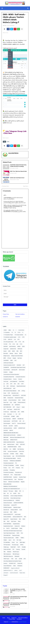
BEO (21, 351)
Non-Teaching (21, 449)
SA (7, 493)
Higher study (13, 411)
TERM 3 (5, 540)
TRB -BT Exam (16, 551)
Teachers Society (15, 535)
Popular (5, 586)
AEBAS (18, 346)
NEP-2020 (22, 444)
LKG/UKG (6, 430)
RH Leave (11, 491)
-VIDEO (5, 330)
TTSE (12, 558)
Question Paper (22, 477)
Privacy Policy (6, 314)
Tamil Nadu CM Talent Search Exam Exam (13, 530)
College (10, 372)
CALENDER (6, 360)
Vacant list (19, 563)
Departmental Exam (21, 386)
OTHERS (12, 453)
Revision (5, 491)
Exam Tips (6, 402)
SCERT (14, 493)
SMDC (15, 512)
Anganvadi (6, 348)
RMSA (16, 491)
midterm (19, 435)
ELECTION (23, 395)
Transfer (23, 549)
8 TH (14, 344)
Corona (14, 379)
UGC (16, 558)
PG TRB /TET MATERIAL (9, 465)
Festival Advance (21, 402)
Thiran (13, 542)
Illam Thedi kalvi (7, 418)
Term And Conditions (20, 314)
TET (14, 540)
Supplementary (16, 523)
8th (17, 344)
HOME (22, 411)
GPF (14, 407)
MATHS (11, 430)
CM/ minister (22, 369)
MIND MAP (6, 437)
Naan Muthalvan (20, 442)
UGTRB (20, 558)
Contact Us (5, 316)
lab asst (5, 425)
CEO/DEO (19, 365)
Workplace (20, 565)
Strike (19, 521)
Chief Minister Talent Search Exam (18, 367)
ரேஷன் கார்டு (22, 572)
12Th (23, 337)
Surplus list (17, 526)
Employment (10, 397)
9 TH (21, 344)
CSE (18, 383)
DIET (14, 388)
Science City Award (8, 502)
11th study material (19, 334)
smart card (6, 512)
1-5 (12, 332)
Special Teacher (13, 519)
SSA (20, 519)
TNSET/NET (13, 547)
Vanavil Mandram (7, 565)
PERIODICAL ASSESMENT (15, 460)
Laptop (16, 425)
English (5, 400)
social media (17, 514)
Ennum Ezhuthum (12, 400)
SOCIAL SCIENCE (7, 516)
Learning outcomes (8, 428)
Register (22, 481)
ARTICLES (20, 348)
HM (18, 411)
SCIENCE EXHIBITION (18, 502)
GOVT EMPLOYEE (7, 407)
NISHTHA (6, 449)
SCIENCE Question (8, 507)
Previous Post (5, 186)
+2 (13, 330)
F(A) (11, 402)
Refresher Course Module (13, 481)
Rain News (20, 479)
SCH (19, 493)
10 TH (19, 332)
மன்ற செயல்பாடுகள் (14, 572)
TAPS (18, 533)
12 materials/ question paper (10, 337)
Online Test (6, 453)
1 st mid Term (21, 330)
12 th (19, 337)
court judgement (13, 381)
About (8, 617)
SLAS (21, 509)
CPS (11, 383)
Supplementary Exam (8, 526)
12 (25, 334)
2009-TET (10, 339)
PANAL (21, 453)
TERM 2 (22, 537)
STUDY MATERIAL (7, 523)
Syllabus (23, 526)
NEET (17, 444)
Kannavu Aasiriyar (21, 423)
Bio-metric (6, 353)
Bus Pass (20, 358)
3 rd (15, 339)
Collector (5, 372)
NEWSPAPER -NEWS (12, 446)
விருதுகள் (6, 575)
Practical (18, 467)
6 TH (20, 341)
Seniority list (6, 509)
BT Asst (9, 358)
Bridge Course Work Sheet (17, 355)
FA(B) (15, 402)
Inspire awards (7, 421)
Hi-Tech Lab (6, 411)
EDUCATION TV (16, 395)
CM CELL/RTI (14, 369)
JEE (20, 421)
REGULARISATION (7, 484)
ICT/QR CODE (6, 416)
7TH (10, 344)
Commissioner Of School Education (11, 374)
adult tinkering (12, 346)
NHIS (19, 446)
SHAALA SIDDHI (14, 509)
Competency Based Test (9, 376)
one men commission (12, 451)
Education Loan (15, 393)
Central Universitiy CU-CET (9, 365)
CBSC (11, 360)
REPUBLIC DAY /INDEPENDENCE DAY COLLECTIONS (12, 489)
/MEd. (9, 330)
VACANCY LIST (12, 563)
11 (22, 332)
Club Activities (7, 369)
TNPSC (21, 544)
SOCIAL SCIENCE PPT (8, 514)
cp (4, 383)
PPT (13, 467)
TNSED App (6, 547)
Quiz (15, 479)
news (5, 446)
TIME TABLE (22, 542)
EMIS (5, 25)
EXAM (23, 400)
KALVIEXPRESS (13, 153)
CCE (15, 360)
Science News (7, 505)
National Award (10, 444)
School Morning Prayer (15, 498)
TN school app (15, 544)
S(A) (4, 493)
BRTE (5, 358)
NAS (5, 444)
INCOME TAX (20, 418)
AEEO (23, 346)
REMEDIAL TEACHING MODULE (10, 486)
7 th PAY (5, 344)
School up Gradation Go (9, 500)
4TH (18, 339)
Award (5, 351)
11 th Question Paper (8, 334)
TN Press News (7, 544)
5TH (16, 341)
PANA (17, 453)
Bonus (16, 353)
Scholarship (6, 495)
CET (23, 365)
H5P (5, 409)
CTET (22, 383)
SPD (25, 516)
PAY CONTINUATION (20, 456)
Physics (22, 465)
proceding (6, 470)
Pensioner (6, 460)
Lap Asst (11, 425)
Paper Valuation (7, 456)
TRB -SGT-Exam (16, 554)
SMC (11, 512)
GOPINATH (17, 404)
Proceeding (12, 470)
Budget (14, 358)
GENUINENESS (7, 404)
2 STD (5, 339)
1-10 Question (7, 332)
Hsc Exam (9, 414)
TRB (4, 551)
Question (15, 477)
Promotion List (18, 472)
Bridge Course (7, 355)
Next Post (25, 186)
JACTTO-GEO (14, 421)
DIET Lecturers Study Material (10, 390)
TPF (13, 549)
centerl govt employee (8, 362)
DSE (19, 390)
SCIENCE (18, 500)
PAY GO (19, 458)
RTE (20, 491)
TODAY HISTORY (7, 549)
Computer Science (7, 379)
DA (4, 386)
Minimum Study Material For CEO (17, 437)
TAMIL (20, 528)
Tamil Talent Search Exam (9, 533)
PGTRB (17, 465)
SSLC (8, 521)
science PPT (14, 505)
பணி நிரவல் (6, 572)
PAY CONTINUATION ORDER (10, 458)
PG (16, 463)
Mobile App (6, 439)
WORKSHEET (6, 568)
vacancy (5, 563)
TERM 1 (17, 537)
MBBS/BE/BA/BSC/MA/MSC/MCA (11, 432)
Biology (11, 353)
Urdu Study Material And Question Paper (12, 561)
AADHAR (5, 346)
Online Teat (21, 451)
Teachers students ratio (9, 537)
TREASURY (17, 556)
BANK (13, 351)
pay (13, 456)
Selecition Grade (16, 507)
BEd (17, 351)
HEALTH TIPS (17, 409)
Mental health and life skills (9, 435)
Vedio (14, 565)
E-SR (9, 393)
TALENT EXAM (14, 528)
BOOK (20, 353)
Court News (21, 381)
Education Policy (7, 395)
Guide (23, 407)
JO (23, 421)
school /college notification (16, 495)
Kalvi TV (14, 423)
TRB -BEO (9, 551)
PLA (9, 467)
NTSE (5, 451)
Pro (22, 467)
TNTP (19, 547)
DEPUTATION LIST (7, 388)
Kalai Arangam (7, 423)
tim (17, 542)
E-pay (5, 393)
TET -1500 (19, 540)
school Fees (6, 498)
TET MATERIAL (7, 542)
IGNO (17, 416)
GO (12, 404)
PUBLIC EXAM (17, 474)
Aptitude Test (13, 348)
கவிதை (15, 570)
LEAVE (15, 428)
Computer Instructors (20, 376)
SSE (4, 521)
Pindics (5, 467)
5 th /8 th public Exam (8, 341)
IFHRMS (13, 416)
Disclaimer (17, 316)
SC (11, 493)
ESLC (19, 400)
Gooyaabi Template (22, 621)
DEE (7, 386)
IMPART (14, 418)
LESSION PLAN (21, 428)
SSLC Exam (13, 521)
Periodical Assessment (8, 463)
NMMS (14, 449)
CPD (7, 383)
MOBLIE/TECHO (13, 439)
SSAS (24, 519)
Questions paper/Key (8, 479)
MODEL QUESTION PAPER (9, 442)
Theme (9, 621)
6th (23, 341)
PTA (11, 474)
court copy (6, 381)
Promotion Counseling (8, 472)
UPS (25, 558)
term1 (10, 540)
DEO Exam (12, 386)
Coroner (20, 379)
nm (10, 449)
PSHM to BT (6, 474)
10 (15, 332)
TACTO (7, 528)
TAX (22, 533)
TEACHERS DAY (7, 535)
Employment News (19, 397)
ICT (19, 414)
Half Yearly (9, 409)
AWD (9, 351)
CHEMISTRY (6, 367)
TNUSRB (23, 547)
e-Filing (23, 390)
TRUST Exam (6, 558)
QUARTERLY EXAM (8, 477)
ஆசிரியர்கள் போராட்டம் (8, 570)
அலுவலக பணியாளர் (15, 568)
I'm (16, 414)
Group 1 (18, 407)
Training (18, 549)
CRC (15, 383)
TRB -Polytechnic (7, 554)
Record (5, 481)
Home (3, 617)
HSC (5, 414)
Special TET (6, 519)
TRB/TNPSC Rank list (8, 556)
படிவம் (20, 570)
